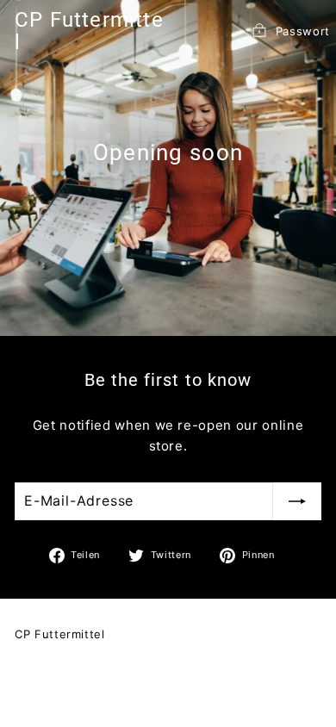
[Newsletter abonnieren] (297, 501)
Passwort (303, 31)
